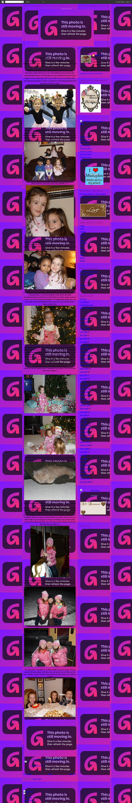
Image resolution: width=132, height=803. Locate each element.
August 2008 (84, 425)
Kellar (82, 258)
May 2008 (83, 415)
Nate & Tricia (85, 285)
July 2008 (83, 422)
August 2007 (84, 385)
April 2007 (83, 372)
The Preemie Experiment (89, 271)
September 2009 (85, 468)
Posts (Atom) (37, 779)
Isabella (83, 252)
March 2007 (84, 368)
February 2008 (85, 405)
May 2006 (83, 335)
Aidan (82, 226)
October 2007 (84, 392)
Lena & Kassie (85, 145)
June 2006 (83, 338)
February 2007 (85, 365)
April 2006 (83, 332)
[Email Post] (49, 761)
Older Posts (72, 774)
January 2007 (84, 362)
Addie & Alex (84, 137)
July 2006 (83, 342)
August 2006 (84, 345)
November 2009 (85, 472)
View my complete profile (91, 73)
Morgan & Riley (85, 148)
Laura (82, 288)
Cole (81, 237)
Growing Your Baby (87, 274)
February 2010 (85, 478)
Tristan (82, 260)
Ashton (82, 234)
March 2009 (84, 448)
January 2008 (84, 402)
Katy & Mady (84, 142)
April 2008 (83, 412)
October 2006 (84, 352)
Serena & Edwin (86, 154)
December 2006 (85, 358)
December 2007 (85, 398)
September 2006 (85, 348)
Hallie (82, 249)
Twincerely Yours (86, 308)
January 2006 (84, 325)
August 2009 (84, 465)
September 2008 (85, 428)
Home (50, 774)
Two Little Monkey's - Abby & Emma (93, 194)
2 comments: (56, 759)
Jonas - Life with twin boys (89, 197)
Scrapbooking (84, 302)
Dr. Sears (83, 299)
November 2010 (85, 482)
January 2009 (84, 442)
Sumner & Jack (85, 157)
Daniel (82, 240)
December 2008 (85, 438)
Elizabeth (83, 243)
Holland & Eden (85, 139)
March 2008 (84, 408)
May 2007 (83, 375)
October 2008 (84, 432)
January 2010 (84, 475)
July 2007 (83, 382)
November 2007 (85, 395)
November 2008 (85, 435)
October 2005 (84, 322)
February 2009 (85, 445)
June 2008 (83, 418)
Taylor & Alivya (85, 160)
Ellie (82, 246)
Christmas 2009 (36, 765)
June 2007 (83, 378)
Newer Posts (27, 774)
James (82, 255)
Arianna (83, 231)
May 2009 (83, 455)
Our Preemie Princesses (66, 8)
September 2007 (85, 388)
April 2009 (83, 452)
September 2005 (85, 318)
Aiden (82, 228)
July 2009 (83, 462)
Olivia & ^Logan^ (86, 151)
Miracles (99, 55)
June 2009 (83, 458)
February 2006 (85, 329)
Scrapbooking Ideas (86, 305)
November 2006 (85, 355)
